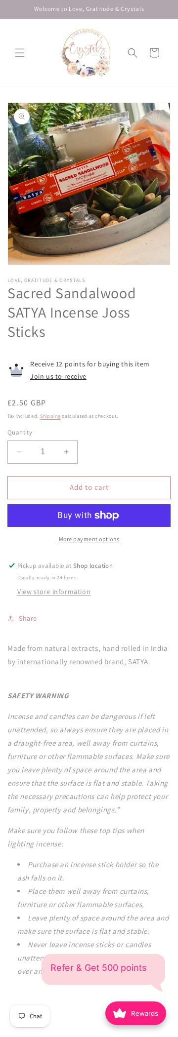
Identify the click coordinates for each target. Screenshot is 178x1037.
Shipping (50, 416)
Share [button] (28, 618)
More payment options (89, 539)
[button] (20, 53)
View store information (53, 591)
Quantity (19, 432)
